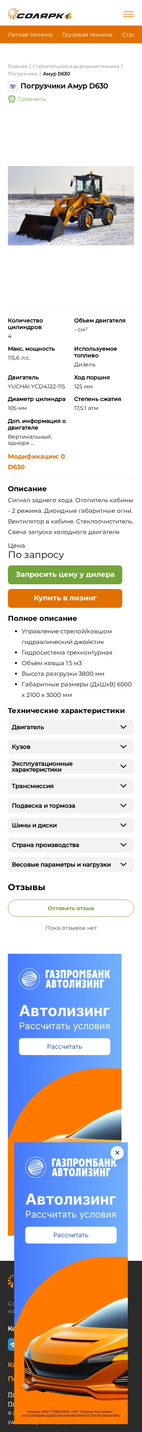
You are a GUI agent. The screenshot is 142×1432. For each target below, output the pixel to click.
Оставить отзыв (71, 908)
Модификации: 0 (36, 456)
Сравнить (32, 98)
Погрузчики (22, 74)
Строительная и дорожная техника (76, 66)
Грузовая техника (87, 34)
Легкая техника (30, 34)
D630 (16, 467)
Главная (17, 66)
